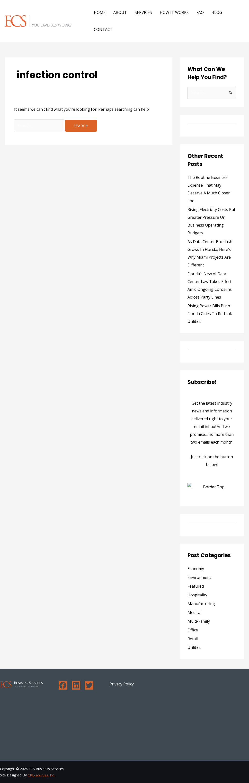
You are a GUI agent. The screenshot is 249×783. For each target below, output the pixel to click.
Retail (192, 638)
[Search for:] (39, 125)
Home (100, 12)
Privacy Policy (121, 684)
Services (143, 12)
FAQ (200, 12)
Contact (103, 29)
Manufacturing (201, 603)
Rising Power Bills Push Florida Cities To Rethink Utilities (209, 313)
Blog (217, 12)
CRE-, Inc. (41, 775)
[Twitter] (89, 685)
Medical (194, 612)
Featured (195, 586)
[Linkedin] (76, 685)
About (120, 12)
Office (192, 630)
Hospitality (197, 595)
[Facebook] (63, 685)
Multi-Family (198, 621)
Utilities (194, 647)
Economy (195, 568)
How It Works (174, 12)
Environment (199, 577)
